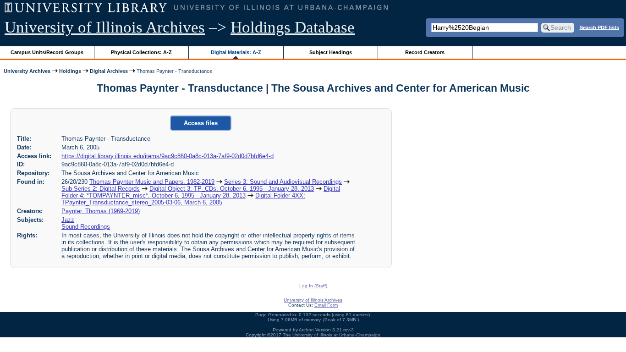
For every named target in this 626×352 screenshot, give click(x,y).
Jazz (67, 219)
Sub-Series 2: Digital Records (100, 188)
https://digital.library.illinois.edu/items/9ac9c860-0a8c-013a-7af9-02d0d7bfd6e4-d (167, 156)
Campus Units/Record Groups (47, 52)
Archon (306, 329)
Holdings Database (293, 27)
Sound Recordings (85, 226)
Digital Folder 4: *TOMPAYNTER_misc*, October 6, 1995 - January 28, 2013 (200, 192)
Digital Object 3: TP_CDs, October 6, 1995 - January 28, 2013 (231, 188)
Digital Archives (109, 71)
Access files (201, 123)
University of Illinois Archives (105, 27)
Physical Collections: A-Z (141, 52)
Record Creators (425, 52)
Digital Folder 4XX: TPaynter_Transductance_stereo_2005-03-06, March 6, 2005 (183, 199)
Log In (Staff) (313, 285)
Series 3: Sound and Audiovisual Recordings (283, 181)
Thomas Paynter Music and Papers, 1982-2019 (151, 181)
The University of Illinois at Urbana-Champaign (331, 334)
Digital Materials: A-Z (236, 52)
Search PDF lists (599, 27)
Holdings (70, 71)
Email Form (326, 305)
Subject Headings (330, 52)
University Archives (27, 71)
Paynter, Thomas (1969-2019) (100, 211)
